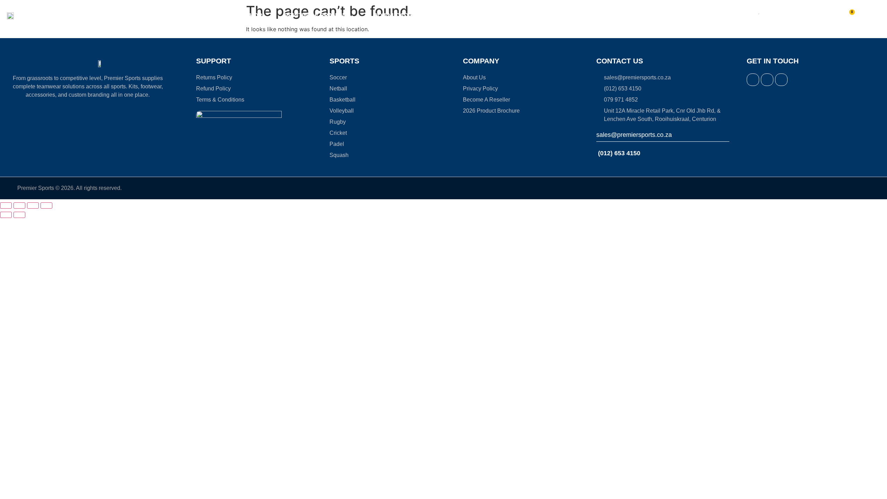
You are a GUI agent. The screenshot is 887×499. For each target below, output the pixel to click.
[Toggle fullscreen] (19, 205)
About (476, 15)
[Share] (33, 205)
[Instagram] (767, 79)
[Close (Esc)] (46, 205)
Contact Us (559, 15)
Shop (254, 15)
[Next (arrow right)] (19, 215)
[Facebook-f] (753, 79)
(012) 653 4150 (618, 153)
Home (222, 15)
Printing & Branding (317, 15)
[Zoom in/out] (6, 205)
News (517, 15)
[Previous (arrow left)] (6, 215)
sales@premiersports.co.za (634, 134)
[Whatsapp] (781, 79)
